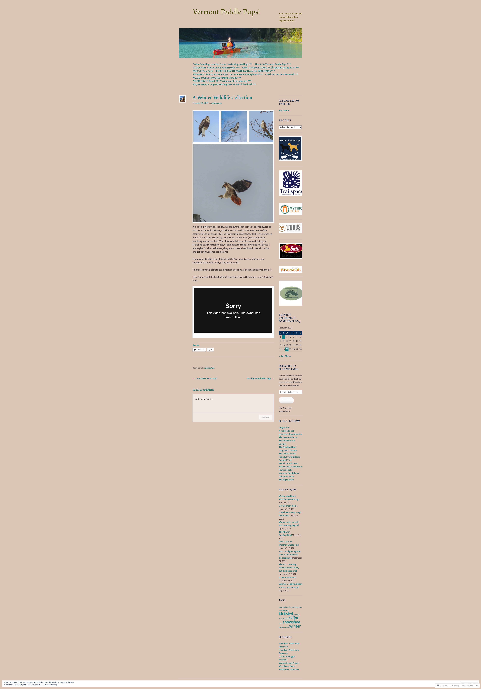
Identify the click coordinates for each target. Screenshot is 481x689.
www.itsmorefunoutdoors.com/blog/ (296, 467)
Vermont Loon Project (289, 663)
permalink (209, 368)
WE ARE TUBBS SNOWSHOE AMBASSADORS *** (217, 77)
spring (281, 627)
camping (282, 607)
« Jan (281, 356)
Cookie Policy (52, 684)
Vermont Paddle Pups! (226, 12)
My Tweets (284, 110)
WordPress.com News (289, 669)
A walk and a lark (286, 431)
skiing (286, 619)
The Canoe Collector (288, 437)
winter (295, 626)
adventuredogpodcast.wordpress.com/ (297, 434)
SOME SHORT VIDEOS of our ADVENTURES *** (216, 67)
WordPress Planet (287, 666)
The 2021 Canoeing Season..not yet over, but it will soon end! (289, 567)
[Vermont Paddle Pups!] (240, 43)
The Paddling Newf (287, 447)
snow (280, 623)
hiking (286, 610)
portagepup (216, 103)
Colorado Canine (286, 476)
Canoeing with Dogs (291, 607)
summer (286, 627)
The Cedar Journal (287, 453)
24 (287, 349)
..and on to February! (205, 378)
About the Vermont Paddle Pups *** (273, 64)
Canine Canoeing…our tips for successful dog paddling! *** (222, 64)
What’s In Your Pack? (203, 71)
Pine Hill (281, 619)
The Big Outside (286, 480)
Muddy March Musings (260, 378)
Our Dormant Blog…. (288, 506)
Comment (265, 417)
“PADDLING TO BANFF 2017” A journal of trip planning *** (222, 81)
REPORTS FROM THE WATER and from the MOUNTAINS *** (245, 71)
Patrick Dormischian (288, 463)
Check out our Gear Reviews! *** (281, 74)
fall (280, 610)
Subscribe (286, 400)
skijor (293, 618)
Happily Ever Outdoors (289, 457)
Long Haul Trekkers (288, 450)
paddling (296, 615)
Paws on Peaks (285, 470)
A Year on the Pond (287, 577)
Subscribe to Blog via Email (289, 367)
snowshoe (291, 622)
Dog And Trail (285, 460)
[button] (205, 127)
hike (282, 610)
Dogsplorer (284, 427)
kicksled (286, 614)
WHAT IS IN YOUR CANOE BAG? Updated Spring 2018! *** (270, 67)
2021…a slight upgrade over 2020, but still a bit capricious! (289, 554)
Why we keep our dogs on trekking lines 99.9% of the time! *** (224, 84)
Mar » (288, 356)
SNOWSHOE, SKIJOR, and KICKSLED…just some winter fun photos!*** (228, 74)
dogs (300, 607)
